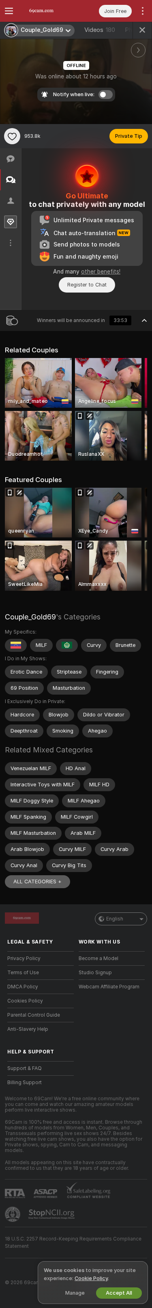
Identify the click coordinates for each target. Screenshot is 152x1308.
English (114, 919)
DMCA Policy (22, 987)
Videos (99, 30)
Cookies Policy (25, 1001)
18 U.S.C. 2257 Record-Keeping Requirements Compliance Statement (73, 1242)
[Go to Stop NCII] (52, 1214)
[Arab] (67, 645)
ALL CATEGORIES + (37, 881)
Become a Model (98, 958)
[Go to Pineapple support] (13, 1214)
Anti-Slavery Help (27, 1029)
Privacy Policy (24, 958)
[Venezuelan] (16, 645)
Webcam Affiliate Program (109, 987)
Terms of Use (23, 972)
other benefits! (100, 271)
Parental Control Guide (33, 1015)
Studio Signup (95, 972)
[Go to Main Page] (47, 10)
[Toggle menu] (9, 11)
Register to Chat (87, 285)
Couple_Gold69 (30, 617)
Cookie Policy (91, 1278)
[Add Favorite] (12, 136)
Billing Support (24, 1082)
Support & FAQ (24, 1068)
